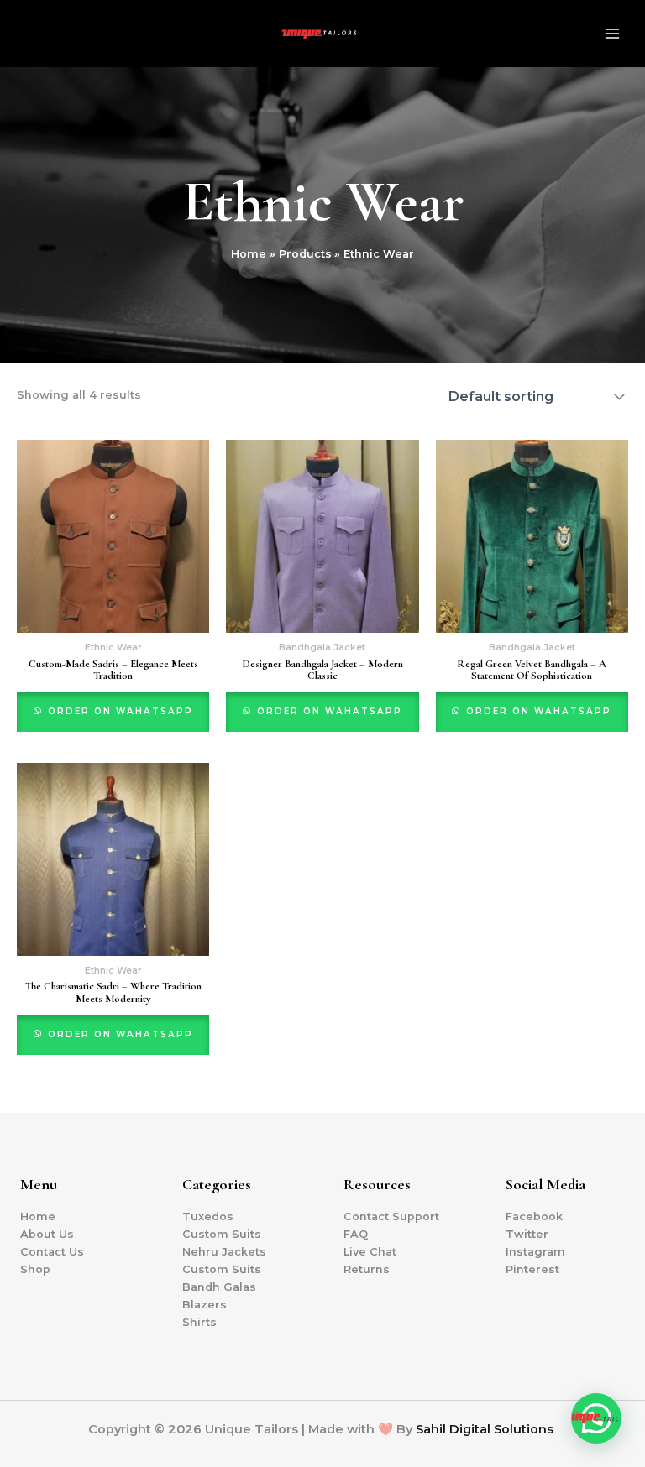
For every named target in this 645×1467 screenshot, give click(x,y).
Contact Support (391, 1216)
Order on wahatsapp (118, 711)
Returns (366, 1269)
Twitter (527, 1234)
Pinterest (532, 1269)
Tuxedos (207, 1216)
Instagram (535, 1251)
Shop (35, 1269)
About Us (47, 1234)
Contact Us (52, 1251)
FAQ (355, 1234)
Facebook (534, 1216)
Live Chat (369, 1251)
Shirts (199, 1322)
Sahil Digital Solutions (484, 1429)
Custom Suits (221, 1234)
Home (37, 1216)
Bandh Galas (219, 1287)
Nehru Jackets (224, 1251)
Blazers (204, 1304)
